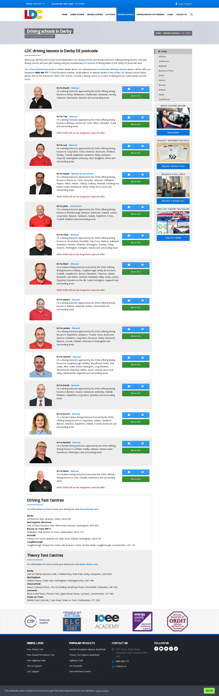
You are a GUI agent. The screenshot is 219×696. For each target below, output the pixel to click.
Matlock (162, 90)
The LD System (34, 665)
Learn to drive (77, 14)
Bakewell (163, 66)
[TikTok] (176, 649)
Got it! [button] (209, 690)
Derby (161, 75)
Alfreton (162, 56)
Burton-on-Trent (166, 71)
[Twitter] (166, 649)
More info (136, 96)
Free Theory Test (35, 649)
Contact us (181, 14)
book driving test (89, 509)
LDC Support (33, 671)
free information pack (42, 69)
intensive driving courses (113, 69)
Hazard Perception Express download (87, 649)
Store (170, 14)
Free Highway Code (36, 660)
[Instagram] (171, 649)
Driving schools (126, 14)
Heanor (162, 80)
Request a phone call (173, 201)
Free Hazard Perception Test (41, 654)
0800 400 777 (122, 661)
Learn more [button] (102, 690)
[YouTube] (161, 649)
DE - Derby (162, 51)
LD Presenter (75, 665)
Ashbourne (164, 61)
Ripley (161, 94)
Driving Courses (95, 14)
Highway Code (76, 660)
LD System (110, 14)
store (27, 79)
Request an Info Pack (173, 166)
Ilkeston (162, 85)
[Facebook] (156, 649)
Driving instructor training (150, 14)
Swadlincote (164, 99)
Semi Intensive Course (80, 671)
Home (64, 14)
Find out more (173, 238)
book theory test (89, 564)
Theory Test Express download (84, 654)
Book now (173, 132)
